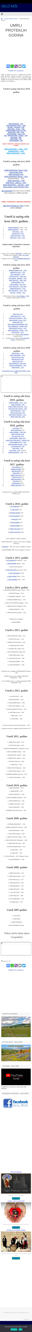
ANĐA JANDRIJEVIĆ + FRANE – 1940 (18, 330)
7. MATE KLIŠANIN (12, 579)
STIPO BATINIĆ (16, 467)
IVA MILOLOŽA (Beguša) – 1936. (18, 318)
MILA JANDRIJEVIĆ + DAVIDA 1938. (17, 326)
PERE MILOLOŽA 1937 (16, 174)
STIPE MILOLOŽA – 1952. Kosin (17, 276)
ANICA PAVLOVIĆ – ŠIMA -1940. (17, 280)
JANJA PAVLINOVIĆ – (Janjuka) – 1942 (16, 185)
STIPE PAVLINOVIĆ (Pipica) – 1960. (16, 125)
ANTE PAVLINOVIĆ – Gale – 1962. (18, 290)
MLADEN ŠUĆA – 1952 (16, 151)
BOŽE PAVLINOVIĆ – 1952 (16, 124)
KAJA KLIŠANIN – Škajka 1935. (18, 438)
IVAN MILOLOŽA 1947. (18, 359)
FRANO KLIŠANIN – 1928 (17, 405)
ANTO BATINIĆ (24, 334)
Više (20, 1329)
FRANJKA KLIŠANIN (16, 469)
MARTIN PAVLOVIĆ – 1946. (17, 411)
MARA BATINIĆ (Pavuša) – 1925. (18, 328)
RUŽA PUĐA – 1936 (14, 450)
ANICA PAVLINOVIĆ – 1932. (17, 355)
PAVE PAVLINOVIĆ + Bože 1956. (17, 363)
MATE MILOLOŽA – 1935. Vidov (17, 286)
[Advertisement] (16, 51)
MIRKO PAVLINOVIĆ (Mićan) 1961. (16, 170)
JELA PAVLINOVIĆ (11, 560)
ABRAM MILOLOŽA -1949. (17, 417)
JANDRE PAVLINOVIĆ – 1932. (18, 288)
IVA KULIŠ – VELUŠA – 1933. (17, 292)
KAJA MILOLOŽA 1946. (18, 357)
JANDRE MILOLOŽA (16, 475)
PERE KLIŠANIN (15, 522)
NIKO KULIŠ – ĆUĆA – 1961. (17, 238)
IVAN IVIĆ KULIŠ (16, 477)
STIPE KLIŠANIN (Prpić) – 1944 (17, 442)
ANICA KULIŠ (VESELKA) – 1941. (18, 415)
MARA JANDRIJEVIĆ (16, 430)
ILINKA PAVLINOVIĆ (13, 229)
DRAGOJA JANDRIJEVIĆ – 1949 (17, 365)
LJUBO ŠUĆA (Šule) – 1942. (17, 316)
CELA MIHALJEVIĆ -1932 (17, 446)
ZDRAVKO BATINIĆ (15, 513)
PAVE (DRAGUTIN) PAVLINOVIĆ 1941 (18, 324)
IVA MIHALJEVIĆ (15, 506)
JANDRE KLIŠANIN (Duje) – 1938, (18, 270)
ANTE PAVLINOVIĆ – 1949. (17, 274)
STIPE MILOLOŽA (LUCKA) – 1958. (17, 409)
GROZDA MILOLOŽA (15, 532)
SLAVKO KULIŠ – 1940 (18, 234)
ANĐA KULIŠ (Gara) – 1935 (17, 272)
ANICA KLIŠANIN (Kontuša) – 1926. (17, 444)
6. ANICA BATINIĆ (12, 576)
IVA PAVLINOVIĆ (16, 483)
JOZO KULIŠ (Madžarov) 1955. (13, 206)
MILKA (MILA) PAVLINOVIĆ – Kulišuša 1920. (18, 440)
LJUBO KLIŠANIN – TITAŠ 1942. (17, 432)
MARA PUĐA (16, 473)
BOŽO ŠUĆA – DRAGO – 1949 (16, 183)
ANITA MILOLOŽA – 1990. (18, 235)
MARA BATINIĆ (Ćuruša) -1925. (17, 320)
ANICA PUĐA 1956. (16, 172)
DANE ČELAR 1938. (17, 361)
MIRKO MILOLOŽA (15, 529)
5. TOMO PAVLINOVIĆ (14, 573)
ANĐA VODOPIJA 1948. (17, 434)
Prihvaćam (14, 1329)
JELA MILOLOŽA (7, 191)
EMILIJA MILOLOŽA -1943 (17, 413)
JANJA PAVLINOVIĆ (16, 479)
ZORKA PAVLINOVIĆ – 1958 (15, 452)
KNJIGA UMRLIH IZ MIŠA (11, 18)
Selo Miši (9, 6)
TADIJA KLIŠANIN (15, 526)
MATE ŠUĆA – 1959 (17, 232)
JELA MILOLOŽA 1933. (18, 436)
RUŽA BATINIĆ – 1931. (18, 332)
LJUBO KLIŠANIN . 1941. (17, 282)
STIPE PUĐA (16, 428)
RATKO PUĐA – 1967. (16, 139)
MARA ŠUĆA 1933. (18, 314)
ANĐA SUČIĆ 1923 (18, 322)
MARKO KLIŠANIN (13, 227)
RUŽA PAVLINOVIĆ (15, 516)
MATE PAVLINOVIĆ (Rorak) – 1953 (16, 176)
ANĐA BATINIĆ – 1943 (18, 367)
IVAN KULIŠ (15, 519)
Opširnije (16, 1198)
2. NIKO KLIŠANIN (11, 563)
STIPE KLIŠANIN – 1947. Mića (18, 284)
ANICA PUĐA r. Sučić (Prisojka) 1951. (16, 187)
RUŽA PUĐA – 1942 (17, 448)
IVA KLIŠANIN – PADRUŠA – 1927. (18, 278)
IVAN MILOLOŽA (16, 471)
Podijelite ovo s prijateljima (16, 70)
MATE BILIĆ (19, 253)
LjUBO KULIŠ (15, 509)
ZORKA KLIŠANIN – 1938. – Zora (18, 402)
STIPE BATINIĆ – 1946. (18, 353)
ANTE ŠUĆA (16, 481)
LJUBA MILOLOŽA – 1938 (16, 181)
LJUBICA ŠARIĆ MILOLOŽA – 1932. (17, 407)
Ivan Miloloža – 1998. (23, 296)
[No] (30, 1328)
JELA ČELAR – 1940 (16, 137)
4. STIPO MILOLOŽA (10, 570)
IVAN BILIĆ (5, 546)
